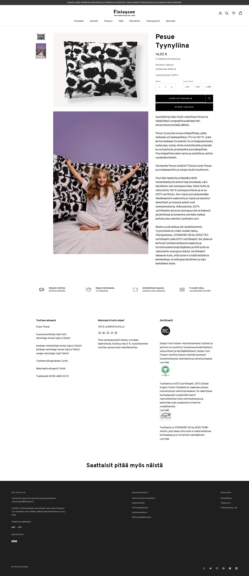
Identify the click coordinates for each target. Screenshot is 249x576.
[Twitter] (211, 568)
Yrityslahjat (79, 21)
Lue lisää (164, 362)
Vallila (120, 21)
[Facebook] (204, 568)
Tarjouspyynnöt (153, 21)
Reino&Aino (134, 21)
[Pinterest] (223, 568)
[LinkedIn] (236, 568)
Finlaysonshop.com (229, 508)
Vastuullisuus (226, 498)
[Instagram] (217, 568)
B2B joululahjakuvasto (141, 517)
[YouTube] (230, 568)
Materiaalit (170, 21)
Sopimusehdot (138, 503)
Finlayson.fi (226, 503)
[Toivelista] (233, 13)
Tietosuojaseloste (140, 508)
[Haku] (226, 13)
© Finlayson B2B (20, 567)
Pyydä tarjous (184, 107)
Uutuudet (94, 21)
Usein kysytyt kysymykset (143, 498)
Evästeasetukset (139, 512)
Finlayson (108, 21)
